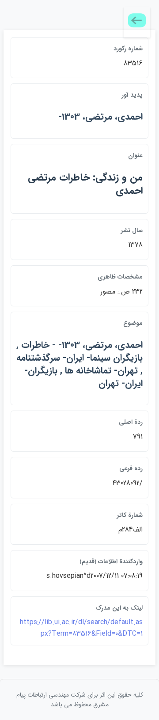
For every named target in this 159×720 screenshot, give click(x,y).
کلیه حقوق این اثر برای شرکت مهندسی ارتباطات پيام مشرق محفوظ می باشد (79, 699)
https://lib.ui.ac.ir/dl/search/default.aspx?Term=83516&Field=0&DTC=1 (81, 628)
